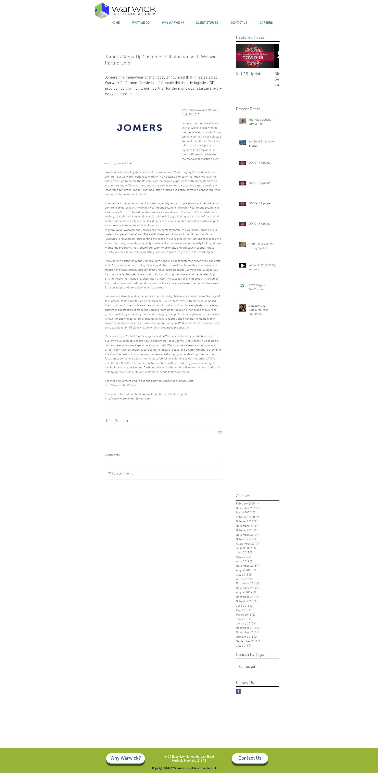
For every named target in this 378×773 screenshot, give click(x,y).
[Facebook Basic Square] (238, 691)
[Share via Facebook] (107, 420)
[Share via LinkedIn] (126, 420)
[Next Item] (273, 56)
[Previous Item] (242, 56)
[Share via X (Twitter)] (116, 420)
